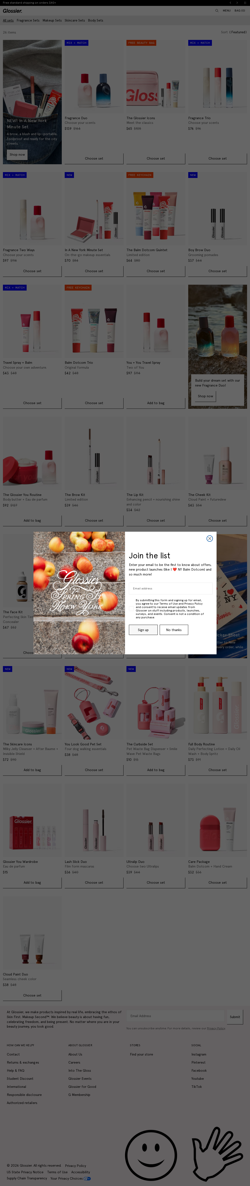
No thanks (174, 630)
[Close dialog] (210, 538)
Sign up (143, 630)
